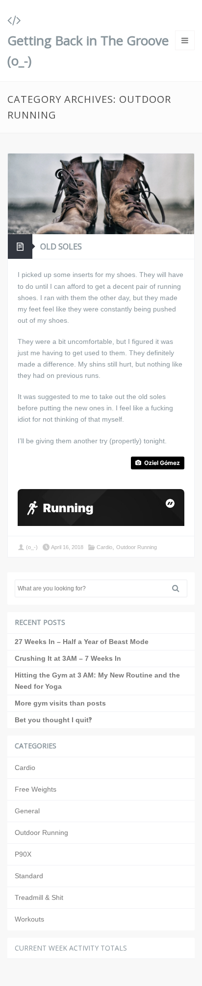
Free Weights (35, 789)
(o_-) (32, 547)
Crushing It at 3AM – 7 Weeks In (68, 658)
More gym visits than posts (60, 703)
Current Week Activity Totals (71, 948)
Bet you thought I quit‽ (53, 720)
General (27, 811)
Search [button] (179, 588)
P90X (23, 854)
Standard (29, 876)
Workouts (29, 919)
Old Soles (61, 246)
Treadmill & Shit (39, 897)
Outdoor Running (136, 547)
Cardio (104, 547)
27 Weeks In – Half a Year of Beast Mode (82, 642)
